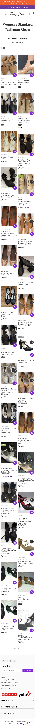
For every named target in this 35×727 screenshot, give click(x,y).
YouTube (14, 661)
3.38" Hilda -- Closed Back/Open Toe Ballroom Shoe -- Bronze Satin (25, 401)
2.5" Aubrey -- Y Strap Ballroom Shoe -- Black (26, 362)
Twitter (7, 661)
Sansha (3, 116)
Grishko (3, 154)
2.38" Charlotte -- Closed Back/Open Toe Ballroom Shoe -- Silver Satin (9, 471)
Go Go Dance (4, 585)
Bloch (3, 78)
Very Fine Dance (22, 78)
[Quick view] (15, 63)
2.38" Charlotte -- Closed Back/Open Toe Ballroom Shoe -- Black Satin (9, 511)
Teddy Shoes (4, 191)
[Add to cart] (15, 75)
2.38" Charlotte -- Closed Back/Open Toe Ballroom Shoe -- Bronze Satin (26, 481)
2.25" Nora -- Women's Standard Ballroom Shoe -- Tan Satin (25, 441)
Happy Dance (22, 157)
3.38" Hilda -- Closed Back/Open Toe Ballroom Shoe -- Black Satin (8, 431)
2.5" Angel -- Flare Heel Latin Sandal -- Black (8, 628)
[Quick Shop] (15, 113)
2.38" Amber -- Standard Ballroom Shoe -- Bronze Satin (25, 561)
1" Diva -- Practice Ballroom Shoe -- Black (7, 120)
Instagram (10, 661)
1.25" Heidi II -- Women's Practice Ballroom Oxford (24, 120)
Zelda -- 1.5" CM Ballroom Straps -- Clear (24, 82)
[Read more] (32, 355)
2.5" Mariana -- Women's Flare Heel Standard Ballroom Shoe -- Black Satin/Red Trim (25, 521)
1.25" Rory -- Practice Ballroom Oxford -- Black (25, 284)
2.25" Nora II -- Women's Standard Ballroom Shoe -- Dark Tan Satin (9, 234)
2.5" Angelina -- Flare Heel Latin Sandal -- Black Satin (8, 589)
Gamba (20, 197)
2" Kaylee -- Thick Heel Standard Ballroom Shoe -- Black (24, 162)
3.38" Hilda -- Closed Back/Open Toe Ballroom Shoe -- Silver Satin (8, 391)
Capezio (20, 358)
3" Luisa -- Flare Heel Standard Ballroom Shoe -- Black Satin (8, 352)
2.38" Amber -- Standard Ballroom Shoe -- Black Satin (7, 195)
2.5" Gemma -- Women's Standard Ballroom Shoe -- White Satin (24, 202)
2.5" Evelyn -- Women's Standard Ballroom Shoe (7, 273)
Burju (2, 545)
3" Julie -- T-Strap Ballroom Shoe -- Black (7, 314)
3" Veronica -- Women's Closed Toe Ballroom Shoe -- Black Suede (8, 551)
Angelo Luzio (22, 116)
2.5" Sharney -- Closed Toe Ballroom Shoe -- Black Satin (25, 637)
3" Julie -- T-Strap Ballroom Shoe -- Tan (8, 158)
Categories (16, 42)
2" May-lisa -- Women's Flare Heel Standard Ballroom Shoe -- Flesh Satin (25, 242)
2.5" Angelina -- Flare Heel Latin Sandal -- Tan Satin (25, 599)
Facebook (3, 661)
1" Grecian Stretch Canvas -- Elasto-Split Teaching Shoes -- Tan (9, 82)
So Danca (21, 280)
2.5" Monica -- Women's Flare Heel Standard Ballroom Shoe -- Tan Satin (25, 323)
